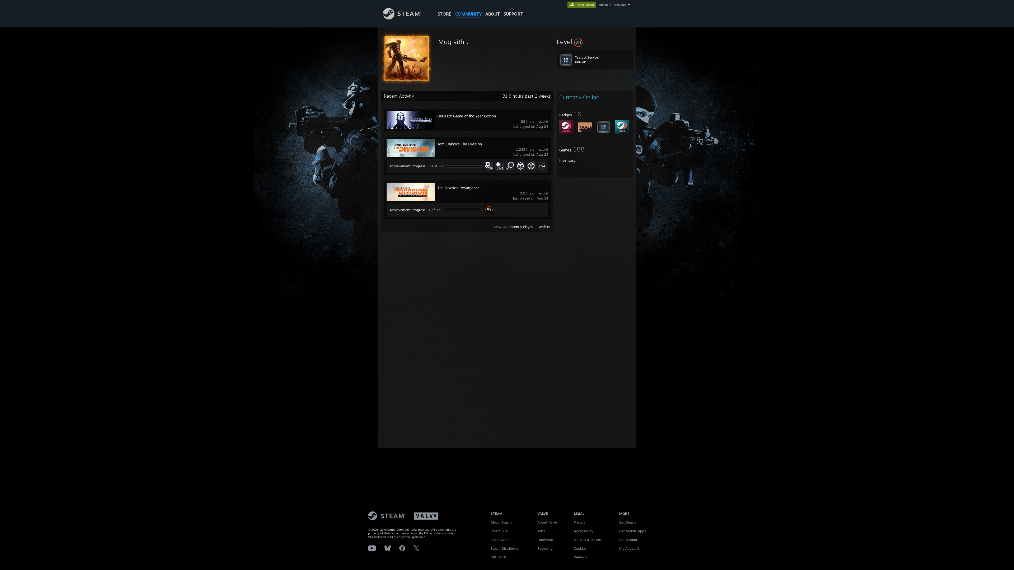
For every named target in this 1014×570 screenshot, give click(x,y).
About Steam (501, 522)
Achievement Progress (407, 166)
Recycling (545, 548)
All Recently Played (518, 227)
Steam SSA (499, 531)
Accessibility (583, 531)
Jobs (541, 531)
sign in (603, 5)
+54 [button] (542, 166)
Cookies (580, 548)
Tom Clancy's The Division (459, 144)
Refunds (580, 557)
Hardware (545, 540)
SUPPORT (513, 14)
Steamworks (500, 540)
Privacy (579, 522)
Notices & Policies (588, 540)
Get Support (629, 540)
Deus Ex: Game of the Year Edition (466, 116)
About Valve (547, 522)
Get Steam (627, 522)
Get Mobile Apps (632, 531)
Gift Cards (498, 557)
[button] (595, 41)
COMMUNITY (468, 14)
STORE (445, 14)
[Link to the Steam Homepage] (402, 18)
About (492, 14)
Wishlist (544, 227)
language (620, 5)
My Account (629, 548)
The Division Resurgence (458, 188)
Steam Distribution (505, 548)
